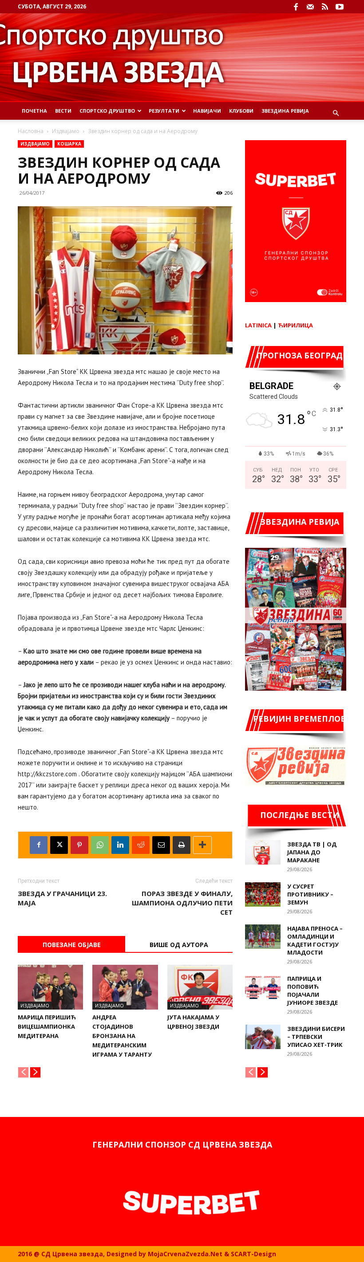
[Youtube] (339, 6)
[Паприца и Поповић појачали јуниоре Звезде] (263, 987)
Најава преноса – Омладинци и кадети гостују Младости (315, 940)
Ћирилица (295, 325)
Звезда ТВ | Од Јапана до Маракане (311, 852)
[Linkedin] (120, 845)
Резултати (164, 110)
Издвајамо (65, 131)
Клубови (241, 110)
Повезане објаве (72, 944)
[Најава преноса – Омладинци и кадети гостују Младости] (263, 936)
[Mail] (310, 6)
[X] (59, 845)
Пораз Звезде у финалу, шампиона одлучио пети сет (182, 902)
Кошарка (69, 144)
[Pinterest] (79, 845)
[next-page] (35, 1072)
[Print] (181, 845)
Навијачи (207, 110)
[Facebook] (295, 6)
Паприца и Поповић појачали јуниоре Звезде (312, 990)
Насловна (31, 131)
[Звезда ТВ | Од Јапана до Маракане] (263, 852)
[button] (335, 113)
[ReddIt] (141, 845)
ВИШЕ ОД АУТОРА (179, 944)
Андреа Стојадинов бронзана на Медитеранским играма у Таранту (122, 1035)
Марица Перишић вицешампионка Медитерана (47, 1026)
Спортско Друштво (107, 110)
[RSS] (325, 6)
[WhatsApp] (100, 845)
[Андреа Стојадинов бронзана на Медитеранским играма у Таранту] (125, 987)
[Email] (161, 845)
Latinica (258, 325)
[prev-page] (23, 1072)
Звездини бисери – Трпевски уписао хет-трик (316, 1037)
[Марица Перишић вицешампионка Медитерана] (50, 987)
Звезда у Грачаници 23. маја (62, 898)
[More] (202, 845)
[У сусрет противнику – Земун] (263, 894)
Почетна (34, 110)
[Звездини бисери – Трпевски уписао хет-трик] (263, 1037)
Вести (63, 110)
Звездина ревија (285, 110)
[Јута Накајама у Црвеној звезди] (200, 987)
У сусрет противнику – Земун (310, 894)
